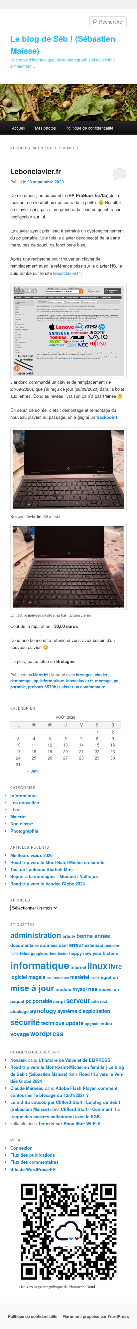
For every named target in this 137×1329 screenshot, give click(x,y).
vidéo (106, 1023)
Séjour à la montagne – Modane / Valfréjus (54, 876)
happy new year (85, 953)
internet (78, 967)
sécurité (25, 1021)
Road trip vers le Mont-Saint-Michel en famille (57, 862)
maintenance (58, 977)
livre (115, 966)
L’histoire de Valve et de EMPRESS (74, 1060)
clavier (101, 675)
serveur (78, 1000)
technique (52, 1023)
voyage (19, 1034)
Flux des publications (32, 1155)
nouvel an (109, 989)
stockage (19, 1011)
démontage (21, 681)
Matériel (40, 675)
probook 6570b (42, 687)
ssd (103, 1001)
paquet (17, 1001)
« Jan (32, 771)
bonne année (93, 936)
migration (108, 977)
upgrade (92, 1023)
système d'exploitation (84, 1011)
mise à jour (32, 988)
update (74, 1023)
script (59, 1001)
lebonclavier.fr (66, 273)
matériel (79, 977)
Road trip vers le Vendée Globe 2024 (47, 883)
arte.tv (69, 936)
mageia (36, 977)
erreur (76, 945)
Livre (15, 809)
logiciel (18, 977)
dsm (63, 945)
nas (92, 989)
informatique (52, 681)
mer (93, 977)
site (95, 1001)
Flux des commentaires (34, 1162)
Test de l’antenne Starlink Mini (41, 869)
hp (36, 681)
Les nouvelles (24, 802)
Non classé (21, 823)
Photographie (24, 831)
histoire (110, 953)
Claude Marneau (27, 1088)
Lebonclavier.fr (35, 171)
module (63, 989)
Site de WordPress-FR (33, 1169)
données (49, 945)
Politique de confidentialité (89, 128)
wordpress (47, 1033)
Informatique (23, 795)
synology (43, 1010)
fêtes (25, 953)
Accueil (18, 128)
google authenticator (49, 953)
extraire (112, 945)
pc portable (39, 1001)
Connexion (21, 1148)
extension (95, 945)
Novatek (18, 1060)
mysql (79, 989)
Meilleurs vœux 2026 (31, 855)
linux (97, 965)
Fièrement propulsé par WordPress (96, 1316)
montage (103, 681)
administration (35, 935)
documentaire (24, 945)
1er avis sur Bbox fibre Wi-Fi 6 (69, 1123)
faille (14, 953)
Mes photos (45, 128)
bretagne (84, 675)
